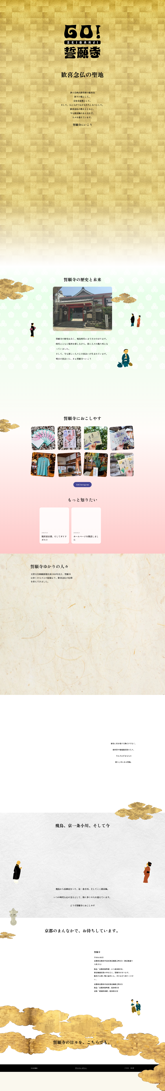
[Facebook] (82, 1051)
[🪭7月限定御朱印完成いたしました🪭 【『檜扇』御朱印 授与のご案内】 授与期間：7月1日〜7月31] (122, 464)
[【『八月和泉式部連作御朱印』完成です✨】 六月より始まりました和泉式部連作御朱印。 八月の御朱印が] (122, 438)
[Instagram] (78, 1051)
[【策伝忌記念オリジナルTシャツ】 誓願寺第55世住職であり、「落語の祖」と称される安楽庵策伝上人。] (43, 464)
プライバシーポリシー (81, 1068)
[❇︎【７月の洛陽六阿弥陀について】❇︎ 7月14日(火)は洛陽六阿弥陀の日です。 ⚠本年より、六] (95, 464)
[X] (87, 1051)
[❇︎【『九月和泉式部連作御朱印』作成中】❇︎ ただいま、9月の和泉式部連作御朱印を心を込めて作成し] (43, 438)
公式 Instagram (82, 484)
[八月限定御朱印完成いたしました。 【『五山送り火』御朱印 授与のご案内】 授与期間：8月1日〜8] (96, 438)
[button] (90, 611)
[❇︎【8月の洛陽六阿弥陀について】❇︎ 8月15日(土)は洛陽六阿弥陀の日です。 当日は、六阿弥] (69, 438)
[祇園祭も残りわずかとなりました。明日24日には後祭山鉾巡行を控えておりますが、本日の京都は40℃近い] (69, 464)
